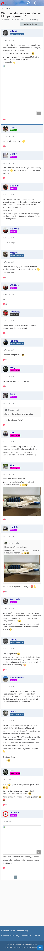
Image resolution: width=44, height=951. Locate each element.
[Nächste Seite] (27, 877)
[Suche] (28, 3)
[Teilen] (40, 24)
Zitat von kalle (13, 543)
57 (23, 877)
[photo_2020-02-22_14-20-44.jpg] (22, 90)
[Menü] (40, 3)
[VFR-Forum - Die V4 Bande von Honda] (4, 3)
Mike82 (7, 19)
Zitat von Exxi (13, 410)
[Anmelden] (34, 3)
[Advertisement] (22, 903)
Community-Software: (22, 944)
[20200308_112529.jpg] (22, 840)
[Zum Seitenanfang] (40, 947)
